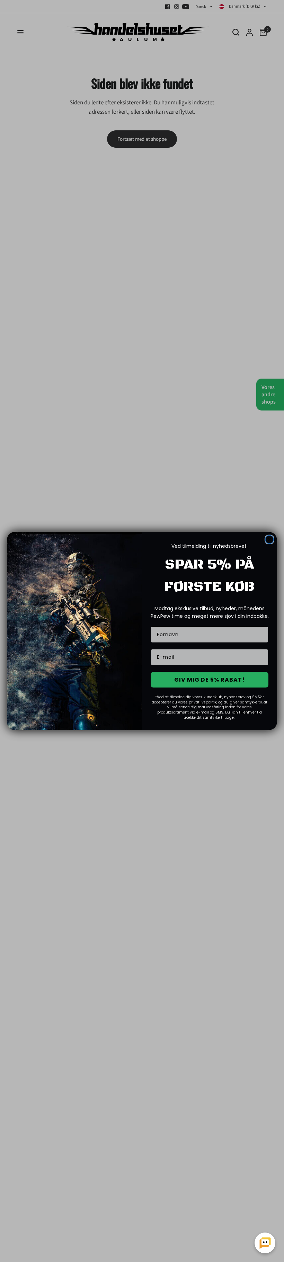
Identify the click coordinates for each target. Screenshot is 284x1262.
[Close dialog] (269, 539)
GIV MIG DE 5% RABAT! (209, 680)
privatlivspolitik (202, 702)
